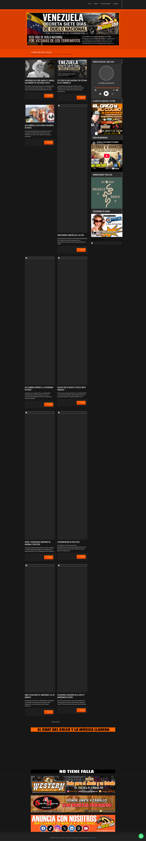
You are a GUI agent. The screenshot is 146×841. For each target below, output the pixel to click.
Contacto (115, 3)
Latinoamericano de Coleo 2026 (68, 542)
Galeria (96, 3)
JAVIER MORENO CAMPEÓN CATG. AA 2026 (70, 235)
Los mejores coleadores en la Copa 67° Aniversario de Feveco (71, 696)
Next (118, 29)
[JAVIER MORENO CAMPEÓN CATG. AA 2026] (72, 168)
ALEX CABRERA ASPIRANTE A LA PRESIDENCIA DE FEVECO (39, 388)
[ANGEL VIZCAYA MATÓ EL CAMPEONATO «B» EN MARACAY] (40, 628)
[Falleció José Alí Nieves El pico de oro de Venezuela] (72, 320)
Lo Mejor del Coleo (33, 4)
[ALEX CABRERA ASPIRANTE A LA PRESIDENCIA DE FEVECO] (40, 320)
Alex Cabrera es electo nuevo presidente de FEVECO (39, 126)
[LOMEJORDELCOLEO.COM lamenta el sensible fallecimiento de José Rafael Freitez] (40, 68)
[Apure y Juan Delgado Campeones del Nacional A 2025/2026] (40, 475)
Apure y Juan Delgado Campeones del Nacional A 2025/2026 (38, 543)
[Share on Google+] (32, 95)
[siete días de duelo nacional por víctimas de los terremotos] (72, 68)
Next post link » (56, 722)
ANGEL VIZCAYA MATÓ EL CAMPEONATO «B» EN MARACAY (39, 696)
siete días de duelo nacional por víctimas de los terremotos (72, 81)
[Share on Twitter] (36, 95)
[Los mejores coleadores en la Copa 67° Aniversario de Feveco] (72, 628)
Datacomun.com (92, 837)
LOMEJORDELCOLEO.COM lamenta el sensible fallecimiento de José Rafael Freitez (39, 81)
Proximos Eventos (105, 3)
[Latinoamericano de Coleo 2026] (72, 475)
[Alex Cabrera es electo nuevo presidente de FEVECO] (40, 113)
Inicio (89, 3)
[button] (141, 836)
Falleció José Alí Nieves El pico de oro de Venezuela (71, 388)
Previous (27, 29)
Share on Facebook (28, 95)
